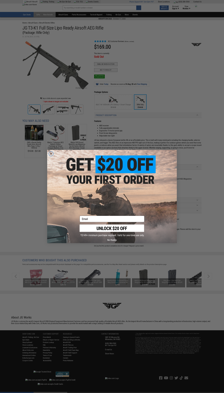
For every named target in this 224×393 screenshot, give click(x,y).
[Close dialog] (51, 153)
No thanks (112, 240)
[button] (112, 230)
